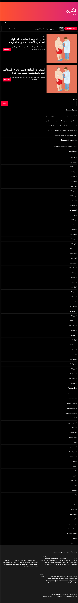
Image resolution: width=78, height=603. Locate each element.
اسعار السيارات (73, 437)
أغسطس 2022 (73, 325)
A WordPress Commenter (70, 146)
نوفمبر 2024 (73, 195)
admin (43, 49)
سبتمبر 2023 (73, 263)
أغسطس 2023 (73, 268)
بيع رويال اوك (69, 562)
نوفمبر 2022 (73, 311)
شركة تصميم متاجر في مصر (58, 576)
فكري (71, 10)
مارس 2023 (73, 292)
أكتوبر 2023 (74, 258)
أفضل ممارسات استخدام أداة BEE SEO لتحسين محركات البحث (60, 116)
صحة (44, 36)
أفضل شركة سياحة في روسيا (20, 564)
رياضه (75, 495)
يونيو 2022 (74, 335)
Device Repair (73, 398)
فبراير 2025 (74, 186)
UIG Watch (61, 560)
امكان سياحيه (73, 456)
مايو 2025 (74, 171)
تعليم (75, 471)
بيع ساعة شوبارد (63, 578)
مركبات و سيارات (72, 523)
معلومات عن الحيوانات (71, 533)
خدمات (75, 485)
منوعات (75, 538)
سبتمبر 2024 (73, 205)
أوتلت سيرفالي (31, 560)
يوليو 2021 (74, 383)
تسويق (75, 461)
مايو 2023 (74, 282)
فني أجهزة (74, 509)
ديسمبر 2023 (73, 248)
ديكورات (74, 490)
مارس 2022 (73, 344)
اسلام (75, 442)
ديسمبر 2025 (73, 162)
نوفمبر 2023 (73, 253)
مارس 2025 (73, 181)
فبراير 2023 (74, 296)
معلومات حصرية (72, 528)
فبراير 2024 (74, 239)
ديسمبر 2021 (73, 359)
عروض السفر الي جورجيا (64, 564)
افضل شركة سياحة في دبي (27, 562)
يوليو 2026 (74, 157)
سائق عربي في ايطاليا (51, 564)
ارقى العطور (73, 432)
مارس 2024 (73, 234)
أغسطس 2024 (73, 210)
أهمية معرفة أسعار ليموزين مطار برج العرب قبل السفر (63, 125)
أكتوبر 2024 (74, 200)
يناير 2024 (74, 244)
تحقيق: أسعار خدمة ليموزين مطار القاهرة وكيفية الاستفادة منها (61, 130)
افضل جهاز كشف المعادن (12, 562)
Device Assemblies (71, 394)
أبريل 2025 (74, 176)
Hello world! (57, 146)
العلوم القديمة (73, 451)
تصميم (75, 466)
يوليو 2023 (74, 272)
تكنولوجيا (74, 475)
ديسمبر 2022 (73, 306)
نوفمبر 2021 (73, 364)
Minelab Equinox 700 (52, 560)
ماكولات (74, 519)
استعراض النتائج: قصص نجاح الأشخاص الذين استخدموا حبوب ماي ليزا (24, 71)
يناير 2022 (74, 354)
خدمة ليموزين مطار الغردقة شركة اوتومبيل (66, 135)
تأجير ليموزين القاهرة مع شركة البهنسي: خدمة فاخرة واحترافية (60, 120)
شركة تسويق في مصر (59, 556)
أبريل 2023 (74, 287)
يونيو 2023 (74, 277)
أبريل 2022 (74, 340)
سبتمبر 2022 (73, 320)
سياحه (75, 499)
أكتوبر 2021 (74, 369)
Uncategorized (73, 418)
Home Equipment (72, 403)
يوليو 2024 (74, 215)
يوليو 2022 (74, 330)
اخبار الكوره (73, 427)
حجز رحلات (74, 480)
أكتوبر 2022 (74, 316)
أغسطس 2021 (73, 378)
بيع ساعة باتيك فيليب (29, 566)
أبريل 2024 (74, 229)
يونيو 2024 (74, 219)
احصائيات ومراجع (72, 423)
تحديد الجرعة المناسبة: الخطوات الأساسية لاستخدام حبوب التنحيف (27, 41)
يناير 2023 (74, 301)
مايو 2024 (74, 224)
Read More (7, 49)
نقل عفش (74, 543)
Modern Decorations (71, 413)
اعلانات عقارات (73, 447)
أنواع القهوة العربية (60, 562)
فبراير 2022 (74, 349)
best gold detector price (51, 558)
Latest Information (72, 408)
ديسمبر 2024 (73, 191)
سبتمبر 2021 (73, 373)
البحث (75, 100)
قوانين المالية (73, 514)
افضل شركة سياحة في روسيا (53, 582)
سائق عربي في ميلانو (67, 582)
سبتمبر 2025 (73, 167)
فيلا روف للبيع (69, 560)
